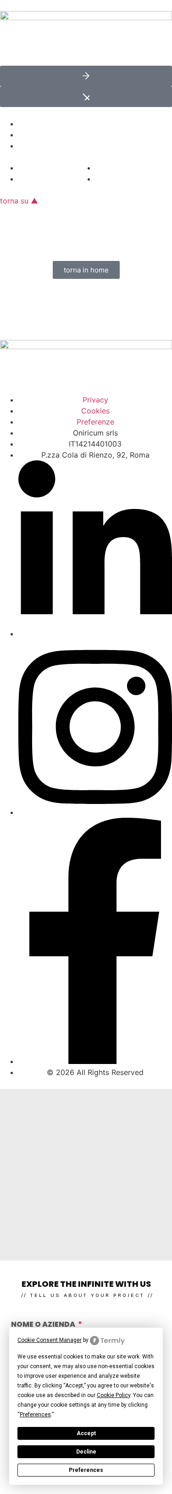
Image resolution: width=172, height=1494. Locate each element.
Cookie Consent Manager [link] (49, 1340)
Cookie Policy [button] (113, 1395)
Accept (86, 1433)
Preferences (86, 1470)
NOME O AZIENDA (44, 1325)
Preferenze (95, 421)
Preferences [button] (35, 1414)
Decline (86, 1452)
